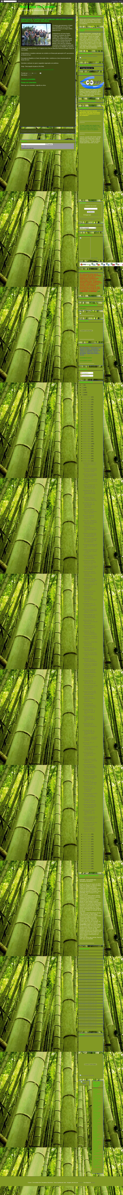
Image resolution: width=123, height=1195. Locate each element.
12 (82, 387)
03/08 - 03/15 (87, 868)
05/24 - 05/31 (87, 841)
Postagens (85, 373)
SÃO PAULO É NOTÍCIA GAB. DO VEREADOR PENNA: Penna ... (90, 610)
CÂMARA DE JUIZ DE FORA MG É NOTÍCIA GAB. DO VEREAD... (90, 580)
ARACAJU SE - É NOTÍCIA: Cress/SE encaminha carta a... (89, 800)
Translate (93, 229)
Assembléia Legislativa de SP (88, 1019)
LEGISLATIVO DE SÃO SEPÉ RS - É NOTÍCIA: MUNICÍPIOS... (90, 761)
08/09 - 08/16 (87, 443)
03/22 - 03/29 (87, 863)
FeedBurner (94, 215)
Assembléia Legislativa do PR (88, 1022)
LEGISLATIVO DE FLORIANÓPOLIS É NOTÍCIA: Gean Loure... (89, 754)
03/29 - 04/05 (87, 861)
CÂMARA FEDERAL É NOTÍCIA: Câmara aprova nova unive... (89, 829)
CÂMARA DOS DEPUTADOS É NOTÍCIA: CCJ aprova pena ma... (90, 599)
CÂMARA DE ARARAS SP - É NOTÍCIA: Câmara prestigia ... (90, 551)
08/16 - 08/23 (87, 441)
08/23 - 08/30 (87, 438)
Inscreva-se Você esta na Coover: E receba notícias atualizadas (90, 218)
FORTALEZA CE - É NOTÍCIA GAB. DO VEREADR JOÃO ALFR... (89, 733)
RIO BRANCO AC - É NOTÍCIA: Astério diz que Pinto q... (89, 605)
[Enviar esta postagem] (40, 73)
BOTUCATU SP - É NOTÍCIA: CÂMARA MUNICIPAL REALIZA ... (90, 499)
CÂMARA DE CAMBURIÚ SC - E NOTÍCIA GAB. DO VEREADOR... (90, 540)
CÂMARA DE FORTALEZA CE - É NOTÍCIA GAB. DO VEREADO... (90, 567)
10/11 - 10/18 (87, 421)
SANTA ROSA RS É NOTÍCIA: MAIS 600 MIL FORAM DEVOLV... (90, 766)
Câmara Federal (84, 954)
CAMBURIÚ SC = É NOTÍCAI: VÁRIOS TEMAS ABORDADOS (90, 632)
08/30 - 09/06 (87, 436)
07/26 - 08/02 (87, 448)
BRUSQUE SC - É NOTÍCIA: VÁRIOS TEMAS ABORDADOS (90, 660)
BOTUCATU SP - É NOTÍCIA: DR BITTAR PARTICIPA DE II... (90, 649)
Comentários (86, 375)
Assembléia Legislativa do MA (88, 975)
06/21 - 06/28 (87, 461)
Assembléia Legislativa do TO (88, 1010)
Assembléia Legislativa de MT (88, 1004)
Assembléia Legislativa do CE (88, 960)
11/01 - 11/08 (87, 414)
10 (82, 392)
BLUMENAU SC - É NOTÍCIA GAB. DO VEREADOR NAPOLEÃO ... (89, 505)
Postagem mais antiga (67, 131)
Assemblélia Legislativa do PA (88, 987)
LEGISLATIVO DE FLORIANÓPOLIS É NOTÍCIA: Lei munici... (90, 705)
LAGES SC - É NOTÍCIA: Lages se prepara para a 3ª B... (90, 654)
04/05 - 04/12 (87, 858)
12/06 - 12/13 (87, 402)
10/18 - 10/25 (87, 419)
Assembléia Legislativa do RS (88, 1028)
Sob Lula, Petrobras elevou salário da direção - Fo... (88, 517)
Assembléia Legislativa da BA (88, 995)
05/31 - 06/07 (87, 839)
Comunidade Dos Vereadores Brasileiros (88, 56)
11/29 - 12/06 (87, 404)
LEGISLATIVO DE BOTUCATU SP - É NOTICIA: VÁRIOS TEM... (89, 712)
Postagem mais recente (28, 131)
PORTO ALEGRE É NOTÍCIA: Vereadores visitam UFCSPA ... (90, 511)
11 (82, 390)
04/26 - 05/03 (87, 851)
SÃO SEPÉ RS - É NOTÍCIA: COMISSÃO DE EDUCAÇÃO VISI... (90, 782)
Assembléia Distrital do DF (87, 998)
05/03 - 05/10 (87, 849)
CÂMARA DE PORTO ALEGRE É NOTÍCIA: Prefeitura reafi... (89, 562)
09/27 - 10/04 (87, 426)
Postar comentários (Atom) (50, 137)
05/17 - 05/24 (87, 844)
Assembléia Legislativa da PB (88, 984)
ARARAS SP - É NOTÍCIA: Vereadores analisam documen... (90, 739)
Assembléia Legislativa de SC (88, 1025)
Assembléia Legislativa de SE (88, 963)
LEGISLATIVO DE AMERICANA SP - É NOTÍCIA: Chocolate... (90, 682)
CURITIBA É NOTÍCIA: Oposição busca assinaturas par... (89, 592)
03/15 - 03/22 (87, 866)
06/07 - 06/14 (87, 836)
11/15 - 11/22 (87, 409)
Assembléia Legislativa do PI (88, 990)
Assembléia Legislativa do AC (88, 957)
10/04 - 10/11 (87, 424)
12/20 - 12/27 (87, 397)
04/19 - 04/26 (87, 853)
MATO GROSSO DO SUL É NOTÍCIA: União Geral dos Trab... (90, 824)
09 (82, 395)
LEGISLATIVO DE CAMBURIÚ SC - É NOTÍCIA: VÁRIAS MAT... (89, 719)
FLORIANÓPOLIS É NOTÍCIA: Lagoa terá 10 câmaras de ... (89, 676)
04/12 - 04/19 (87, 856)
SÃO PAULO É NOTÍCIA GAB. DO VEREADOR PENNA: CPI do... (90, 475)
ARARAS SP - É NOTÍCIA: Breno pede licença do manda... (90, 481)
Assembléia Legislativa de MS (88, 1001)
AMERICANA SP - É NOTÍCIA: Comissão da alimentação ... (90, 621)
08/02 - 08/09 (87, 446)
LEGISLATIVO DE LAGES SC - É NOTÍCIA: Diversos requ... (90, 687)
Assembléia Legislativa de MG (88, 1013)
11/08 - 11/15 (87, 411)
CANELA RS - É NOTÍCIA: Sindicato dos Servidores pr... (90, 643)
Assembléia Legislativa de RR (88, 969)
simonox (80, 1182)
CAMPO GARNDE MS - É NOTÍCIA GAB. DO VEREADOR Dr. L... (90, 818)
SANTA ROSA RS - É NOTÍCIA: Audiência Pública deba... (89, 627)
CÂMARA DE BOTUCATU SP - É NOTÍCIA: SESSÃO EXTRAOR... (90, 795)
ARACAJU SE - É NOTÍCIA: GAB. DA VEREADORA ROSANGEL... (89, 789)
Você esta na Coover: (38, 7)
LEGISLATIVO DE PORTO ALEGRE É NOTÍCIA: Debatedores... (89, 699)
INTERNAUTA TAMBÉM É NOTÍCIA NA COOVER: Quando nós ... (90, 665)
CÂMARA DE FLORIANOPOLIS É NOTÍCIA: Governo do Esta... (90, 529)
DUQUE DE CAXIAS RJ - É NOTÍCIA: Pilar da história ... (90, 464)
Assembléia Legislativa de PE (88, 993)
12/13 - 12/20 (87, 399)
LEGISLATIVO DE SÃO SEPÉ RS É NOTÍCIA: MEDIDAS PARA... (90, 693)
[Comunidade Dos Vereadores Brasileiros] (80, 58)
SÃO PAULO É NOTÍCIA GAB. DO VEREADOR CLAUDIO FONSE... (90, 470)
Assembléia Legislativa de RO (88, 966)
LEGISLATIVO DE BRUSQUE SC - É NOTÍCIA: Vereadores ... (90, 726)
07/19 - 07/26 (87, 451)
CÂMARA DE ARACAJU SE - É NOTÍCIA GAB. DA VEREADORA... (90, 535)
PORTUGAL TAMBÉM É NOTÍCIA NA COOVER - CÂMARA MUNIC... (90, 522)
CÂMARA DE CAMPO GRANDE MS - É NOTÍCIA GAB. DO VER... (89, 812)
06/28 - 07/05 (87, 458)
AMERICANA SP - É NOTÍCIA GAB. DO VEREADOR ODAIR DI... (89, 493)
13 (82, 385)
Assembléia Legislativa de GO (88, 1007)
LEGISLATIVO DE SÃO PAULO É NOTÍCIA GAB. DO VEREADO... (90, 671)
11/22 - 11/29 (87, 406)
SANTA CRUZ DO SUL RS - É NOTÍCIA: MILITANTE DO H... (90, 748)
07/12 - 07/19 (87, 453)
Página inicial (48, 131)
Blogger (93, 1182)
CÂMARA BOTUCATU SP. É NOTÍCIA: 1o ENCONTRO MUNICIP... (90, 586)
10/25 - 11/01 (87, 416)
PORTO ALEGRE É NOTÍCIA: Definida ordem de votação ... (89, 772)
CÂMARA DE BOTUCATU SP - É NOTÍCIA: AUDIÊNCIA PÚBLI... (90, 557)
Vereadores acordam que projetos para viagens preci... (90, 546)
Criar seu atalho (83, 59)
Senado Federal (84, 951)
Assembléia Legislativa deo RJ (88, 1016)
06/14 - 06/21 (87, 834)
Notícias (30, 75)
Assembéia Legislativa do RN (88, 981)
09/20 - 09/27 (87, 429)
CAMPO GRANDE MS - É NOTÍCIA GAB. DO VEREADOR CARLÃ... (90, 486)
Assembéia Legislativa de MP (88, 972)
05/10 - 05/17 (87, 846)
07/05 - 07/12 (87, 456)
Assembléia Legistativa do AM (88, 978)
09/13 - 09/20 (87, 431)
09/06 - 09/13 (87, 434)
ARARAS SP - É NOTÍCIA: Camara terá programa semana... (90, 638)
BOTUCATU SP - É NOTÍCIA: (88, 743)
